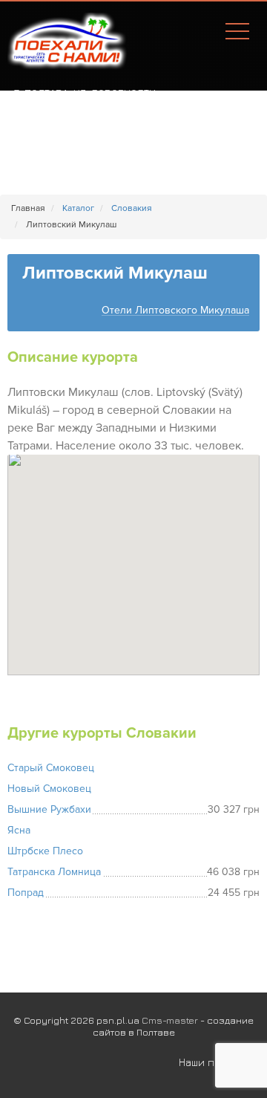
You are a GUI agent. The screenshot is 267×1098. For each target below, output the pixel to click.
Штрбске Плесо (45, 851)
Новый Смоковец (49, 788)
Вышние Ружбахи (49, 809)
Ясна (18, 830)
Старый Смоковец (50, 767)
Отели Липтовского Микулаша (175, 311)
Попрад (25, 892)
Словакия (131, 208)
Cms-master (170, 1020)
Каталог (78, 208)
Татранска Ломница (54, 871)
